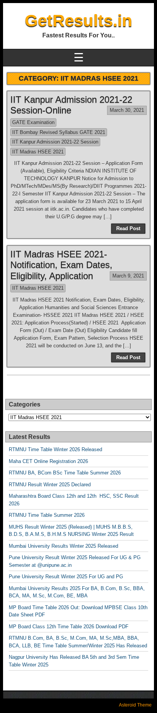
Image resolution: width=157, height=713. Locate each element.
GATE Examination (33, 122)
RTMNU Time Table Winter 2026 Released (55, 449)
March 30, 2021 (127, 110)
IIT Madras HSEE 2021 (38, 152)
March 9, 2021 (128, 276)
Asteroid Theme (135, 705)
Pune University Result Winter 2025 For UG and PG (66, 576)
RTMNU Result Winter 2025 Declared (50, 484)
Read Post (128, 228)
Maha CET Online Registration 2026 (48, 461)
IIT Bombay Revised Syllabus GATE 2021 (58, 132)
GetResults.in (78, 20)
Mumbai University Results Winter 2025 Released (63, 546)
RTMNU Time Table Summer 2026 (47, 515)
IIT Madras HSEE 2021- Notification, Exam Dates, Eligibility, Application (61, 265)
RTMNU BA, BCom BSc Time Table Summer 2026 (65, 473)
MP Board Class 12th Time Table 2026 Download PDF (68, 626)
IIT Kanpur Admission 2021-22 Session (55, 142)
